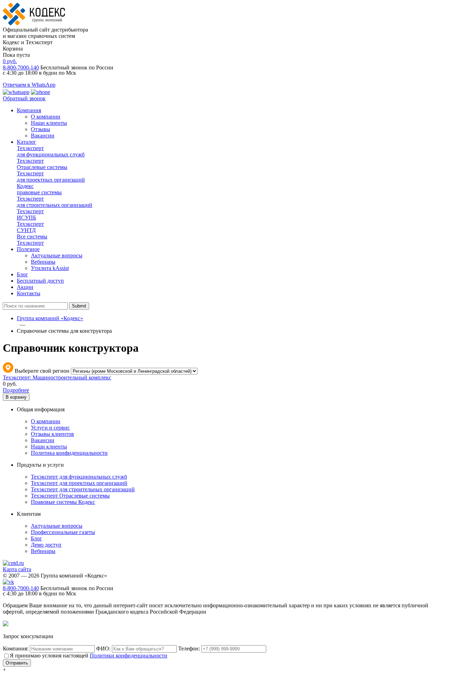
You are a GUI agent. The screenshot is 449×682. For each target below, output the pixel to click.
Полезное (28, 249)
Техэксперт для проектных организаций (79, 483)
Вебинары (43, 262)
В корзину (16, 397)
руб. (10, 61)
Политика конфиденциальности (69, 453)
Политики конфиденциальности (128, 656)
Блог (22, 274)
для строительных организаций (54, 202)
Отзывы (40, 129)
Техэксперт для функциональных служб (79, 477)
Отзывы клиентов (52, 434)
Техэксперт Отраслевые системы (70, 496)
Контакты (28, 293)
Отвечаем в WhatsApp (29, 85)
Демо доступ (46, 545)
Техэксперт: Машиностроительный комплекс (57, 377)
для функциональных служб (51, 151)
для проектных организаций (51, 176)
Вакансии (42, 136)
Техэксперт (32, 240)
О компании (45, 117)
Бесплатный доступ (40, 281)
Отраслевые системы (42, 164)
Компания (29, 110)
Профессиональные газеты (63, 532)
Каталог (26, 142)
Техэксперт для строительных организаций (83, 489)
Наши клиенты (49, 123)
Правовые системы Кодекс (63, 502)
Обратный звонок (24, 98)
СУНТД (30, 227)
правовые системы (39, 189)
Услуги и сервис (50, 428)
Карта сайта (17, 569)
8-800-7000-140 (21, 67)
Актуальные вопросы (56, 255)
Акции (25, 287)
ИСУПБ (30, 214)
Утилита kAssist (50, 268)
